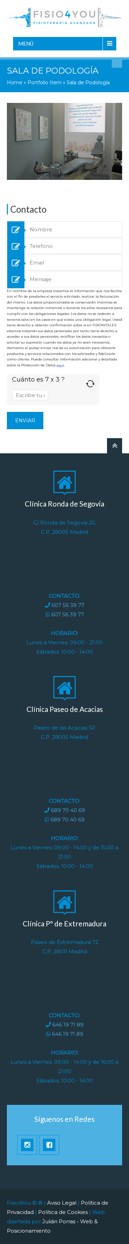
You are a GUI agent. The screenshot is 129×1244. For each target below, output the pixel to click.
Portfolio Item (45, 82)
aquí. (60, 365)
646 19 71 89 (68, 1024)
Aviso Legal (61, 1202)
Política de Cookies (63, 1212)
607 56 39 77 (68, 605)
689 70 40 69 (68, 810)
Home (14, 82)
